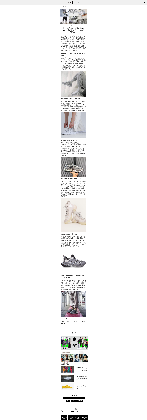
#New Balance (74, 398)
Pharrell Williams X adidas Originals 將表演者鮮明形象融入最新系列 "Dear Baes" (82, 370)
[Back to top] (144, 413)
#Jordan (73, 400)
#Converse (81, 398)
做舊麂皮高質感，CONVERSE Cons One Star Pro (81, 387)
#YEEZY (80, 400)
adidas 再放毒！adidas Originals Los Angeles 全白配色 (82, 378)
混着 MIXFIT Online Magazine (73, 2)
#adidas (66, 398)
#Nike (68, 400)
